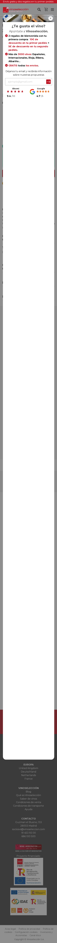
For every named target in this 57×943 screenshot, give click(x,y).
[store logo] (14, 11)
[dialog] (28, 471)
